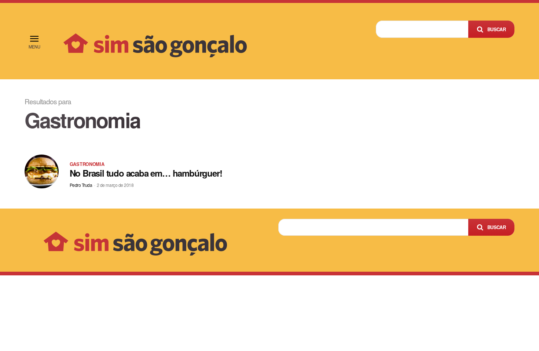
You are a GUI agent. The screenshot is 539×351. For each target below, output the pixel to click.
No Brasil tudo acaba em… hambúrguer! (146, 173)
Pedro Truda (81, 185)
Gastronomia (87, 164)
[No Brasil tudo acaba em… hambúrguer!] (42, 172)
